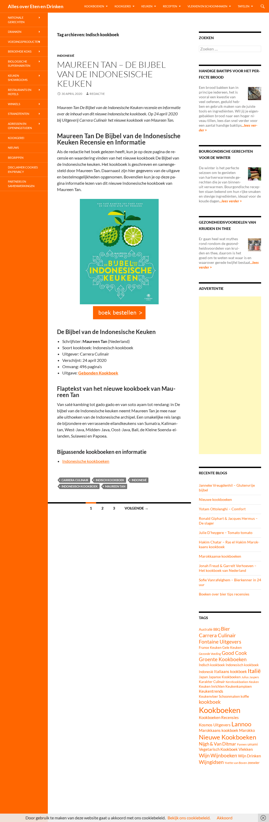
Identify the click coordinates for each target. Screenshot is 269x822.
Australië (206, 629)
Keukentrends (211, 691)
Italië (254, 670)
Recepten (170, 6)
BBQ (216, 629)
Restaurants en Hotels (19, 92)
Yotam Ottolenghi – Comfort (222, 509)
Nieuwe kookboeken (215, 499)
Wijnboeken (223, 755)
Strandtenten (18, 113)
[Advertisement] (230, 375)
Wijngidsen (211, 762)
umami (252, 744)
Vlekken (246, 749)
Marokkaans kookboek (218, 730)
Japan (203, 677)
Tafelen (243, 6)
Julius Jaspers (250, 677)
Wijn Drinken (249, 755)
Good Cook (234, 653)
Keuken (146, 6)
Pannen (242, 744)
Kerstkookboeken (237, 682)
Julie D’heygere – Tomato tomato (225, 532)
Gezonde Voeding (210, 653)
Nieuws (13, 147)
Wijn (204, 755)
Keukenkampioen (238, 686)
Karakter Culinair (212, 682)
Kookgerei (123, 6)
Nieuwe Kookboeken (227, 737)
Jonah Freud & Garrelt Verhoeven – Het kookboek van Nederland (227, 568)
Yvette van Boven (236, 762)
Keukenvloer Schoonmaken (219, 696)
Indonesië (65, 56)
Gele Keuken (232, 647)
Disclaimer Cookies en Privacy (23, 169)
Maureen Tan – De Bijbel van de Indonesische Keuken (111, 74)
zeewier (254, 763)
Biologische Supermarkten (19, 64)
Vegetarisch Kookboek (218, 749)
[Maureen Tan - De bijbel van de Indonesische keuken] (119, 312)
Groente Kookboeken (223, 659)
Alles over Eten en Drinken (35, 6)
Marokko (247, 730)
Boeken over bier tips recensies (224, 594)
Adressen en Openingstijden (20, 126)
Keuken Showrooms (18, 78)
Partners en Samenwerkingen (21, 184)
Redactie (97, 94)
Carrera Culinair (74, 480)
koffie (245, 696)
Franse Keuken (210, 647)
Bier (225, 629)
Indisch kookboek (110, 480)
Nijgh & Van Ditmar (217, 744)
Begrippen (15, 157)
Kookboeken (94, 6)
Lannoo (241, 724)
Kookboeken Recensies (219, 717)
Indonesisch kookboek (79, 486)
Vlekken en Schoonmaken (207, 6)
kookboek (210, 702)
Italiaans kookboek (230, 671)
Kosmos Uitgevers (215, 724)
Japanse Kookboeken (225, 677)
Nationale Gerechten (16, 20)
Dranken (14, 31)
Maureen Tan (115, 486)
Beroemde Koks (20, 51)
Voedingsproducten (24, 41)
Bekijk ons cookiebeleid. (189, 817)
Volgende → (136, 508)
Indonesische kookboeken (85, 461)
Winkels (14, 104)
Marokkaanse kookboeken (220, 556)
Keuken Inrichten (212, 686)
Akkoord (224, 817)
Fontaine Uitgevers (220, 642)
